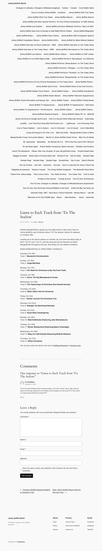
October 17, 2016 (30, 384)
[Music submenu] (62, 197)
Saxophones (64, 160)
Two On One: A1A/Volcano (83, 179)
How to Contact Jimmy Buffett (43, 13)
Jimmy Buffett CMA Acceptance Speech (77, 36)
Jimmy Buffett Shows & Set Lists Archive (75, 86)
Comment (24, 417)
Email (23, 449)
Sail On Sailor (75, 156)
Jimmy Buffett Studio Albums (49, 96)
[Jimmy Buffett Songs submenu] (69, 91)
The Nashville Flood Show (83, 170)
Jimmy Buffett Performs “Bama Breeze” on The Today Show (69, 63)
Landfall (23, 123)
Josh (35, 222)
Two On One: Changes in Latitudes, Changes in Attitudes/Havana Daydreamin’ (62, 183)
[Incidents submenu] (66, 12)
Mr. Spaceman (29, 142)
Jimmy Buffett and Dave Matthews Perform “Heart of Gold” (70, 26)
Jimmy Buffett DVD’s (49, 40)
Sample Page (88, 156)
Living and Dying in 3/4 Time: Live (40, 133)
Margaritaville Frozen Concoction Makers (27, 137)
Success (56, 165)
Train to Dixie (88, 174)
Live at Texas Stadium (26, 128)
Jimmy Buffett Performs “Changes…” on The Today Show (70, 68)
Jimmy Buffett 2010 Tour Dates (81, 13)
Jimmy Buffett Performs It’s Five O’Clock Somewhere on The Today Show (43, 82)
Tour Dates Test (74, 174)
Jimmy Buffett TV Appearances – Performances (32, 110)
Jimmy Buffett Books (24, 36)
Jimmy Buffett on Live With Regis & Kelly (33, 59)
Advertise (90, 197)
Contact (65, 8)
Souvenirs (47, 165)
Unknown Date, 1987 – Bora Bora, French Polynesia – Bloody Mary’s (58, 193)
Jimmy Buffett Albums (64, 17)
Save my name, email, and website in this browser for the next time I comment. (50, 469)
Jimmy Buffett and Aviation (31, 26)
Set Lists (37, 165)
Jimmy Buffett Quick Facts (46, 86)
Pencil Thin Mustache (21, 151)
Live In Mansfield (87, 128)
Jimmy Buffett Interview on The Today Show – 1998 (33, 49)
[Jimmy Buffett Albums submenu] (73, 17)
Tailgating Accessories (20, 170)
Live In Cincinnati (58, 128)
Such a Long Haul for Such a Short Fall (78, 165)
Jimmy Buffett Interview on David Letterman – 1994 (35, 45)
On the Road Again (30, 147)
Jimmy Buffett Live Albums (31, 54)
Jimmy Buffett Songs (59, 91)
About (81, 197)
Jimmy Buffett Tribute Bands (82, 100)
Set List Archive (25, 165)
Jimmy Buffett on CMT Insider (82, 54)
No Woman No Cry (55, 142)
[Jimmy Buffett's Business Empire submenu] (59, 114)
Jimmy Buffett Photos (83, 82)
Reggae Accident (20, 156)
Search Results (88, 160)
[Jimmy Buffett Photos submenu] (93, 81)
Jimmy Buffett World (17, 3)
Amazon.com (75, 346)
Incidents (61, 13)
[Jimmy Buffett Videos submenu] (72, 109)
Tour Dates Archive (58, 174)
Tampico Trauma (38, 170)
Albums (41, 222)
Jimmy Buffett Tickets (60, 100)
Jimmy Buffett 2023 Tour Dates (40, 17)
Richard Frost (62, 156)
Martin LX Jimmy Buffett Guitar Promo (61, 137)
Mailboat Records (61, 346)
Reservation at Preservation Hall (42, 156)
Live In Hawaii (72, 128)
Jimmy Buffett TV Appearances (41, 105)
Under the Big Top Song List (82, 188)
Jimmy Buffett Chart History (47, 36)
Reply (22, 397)
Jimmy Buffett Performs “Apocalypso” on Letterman (73, 59)
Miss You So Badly (86, 137)
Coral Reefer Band (86, 8)
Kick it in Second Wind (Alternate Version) (66, 119)
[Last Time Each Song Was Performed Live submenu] (63, 123)
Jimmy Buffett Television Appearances (78, 96)
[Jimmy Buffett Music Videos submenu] (67, 54)
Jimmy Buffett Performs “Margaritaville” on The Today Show (69, 77)
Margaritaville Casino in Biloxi (82, 133)
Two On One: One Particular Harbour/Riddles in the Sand (46, 188)
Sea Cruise (75, 160)
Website (23, 459)
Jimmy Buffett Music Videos (55, 54)
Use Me (91, 193)
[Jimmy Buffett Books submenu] (33, 35)
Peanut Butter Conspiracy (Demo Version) (57, 147)
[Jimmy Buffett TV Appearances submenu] (55, 104)
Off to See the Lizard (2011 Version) (79, 142)
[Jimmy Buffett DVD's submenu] (58, 40)
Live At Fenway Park (85, 123)
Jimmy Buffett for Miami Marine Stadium (77, 40)
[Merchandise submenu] (76, 197)
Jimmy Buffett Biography (84, 31)
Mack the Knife (62, 133)
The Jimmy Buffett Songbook (59, 170)
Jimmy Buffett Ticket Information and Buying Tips (29, 100)
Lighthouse (70, 123)
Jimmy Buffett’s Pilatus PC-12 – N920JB (78, 114)
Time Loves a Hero (41, 174)
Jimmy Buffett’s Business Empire (45, 114)
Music (59, 197)
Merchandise (70, 197)
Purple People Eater (86, 151)
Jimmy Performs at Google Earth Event (31, 119)
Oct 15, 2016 (24, 222)
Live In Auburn (43, 128)
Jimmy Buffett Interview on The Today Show (76, 45)
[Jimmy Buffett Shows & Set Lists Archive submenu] (93, 86)
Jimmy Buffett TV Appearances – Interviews (76, 105)
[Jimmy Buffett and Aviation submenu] (43, 26)
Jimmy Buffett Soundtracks (83, 91)
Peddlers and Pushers (85, 147)
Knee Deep (89, 119)
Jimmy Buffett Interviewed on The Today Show (75, 49)
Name (23, 440)
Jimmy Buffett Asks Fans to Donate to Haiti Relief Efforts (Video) (46, 31)
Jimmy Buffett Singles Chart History (35, 91)
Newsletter (41, 142)
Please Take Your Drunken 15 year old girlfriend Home (54, 151)
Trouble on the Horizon (46, 179)
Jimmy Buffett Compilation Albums (25, 40)
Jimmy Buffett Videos (63, 110)
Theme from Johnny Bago (20, 174)
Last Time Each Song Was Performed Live (46, 123)
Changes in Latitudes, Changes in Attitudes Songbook (38, 8)
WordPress (21, 542)
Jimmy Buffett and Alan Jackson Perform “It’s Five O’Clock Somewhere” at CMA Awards (58, 22)
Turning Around (64, 179)
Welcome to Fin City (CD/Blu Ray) (41, 197)
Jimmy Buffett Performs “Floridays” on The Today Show (71, 73)
